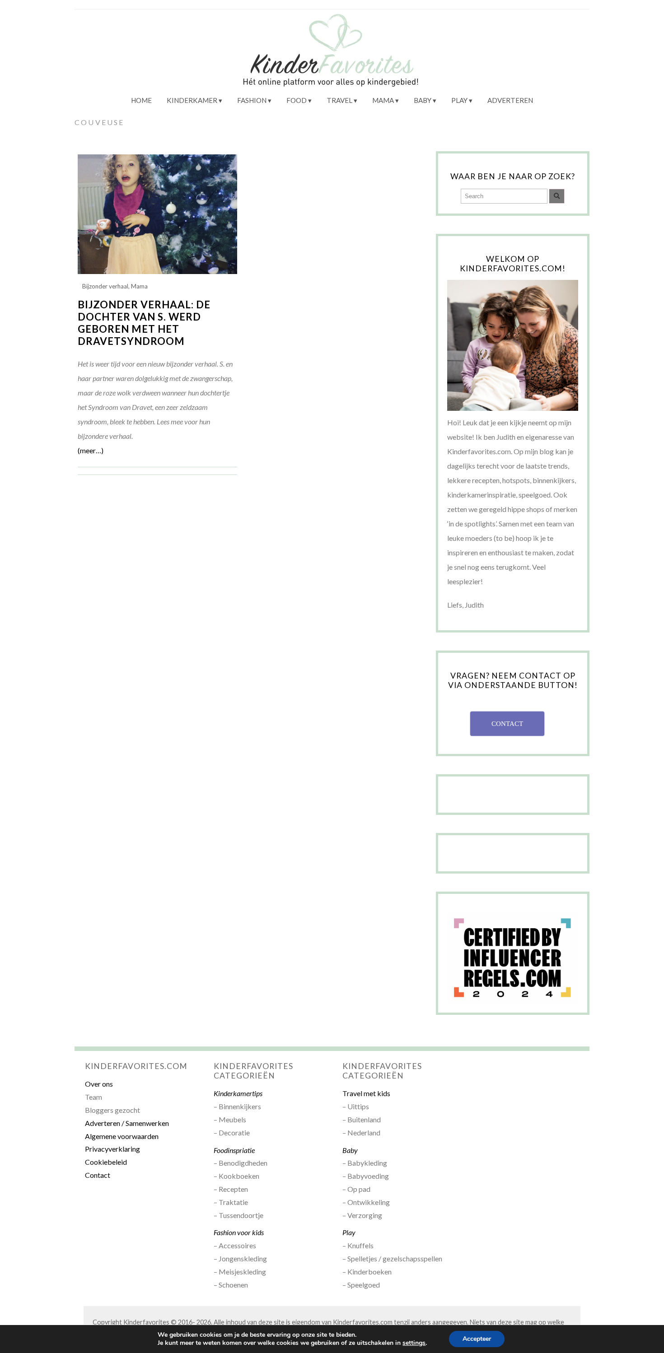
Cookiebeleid (106, 1162)
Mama (383, 100)
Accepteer (477, 1338)
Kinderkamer (192, 100)
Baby (422, 100)
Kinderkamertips (238, 1093)
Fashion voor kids (239, 1232)
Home (141, 100)
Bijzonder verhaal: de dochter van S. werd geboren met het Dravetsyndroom (144, 322)
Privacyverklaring (112, 1148)
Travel (339, 100)
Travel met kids (366, 1093)
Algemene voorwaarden (122, 1136)
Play (459, 100)
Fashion (252, 100)
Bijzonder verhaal (105, 286)
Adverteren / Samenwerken (127, 1123)
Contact (97, 1175)
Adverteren (510, 100)
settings (414, 1343)
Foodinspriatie (234, 1150)
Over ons (99, 1083)
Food (296, 100)
